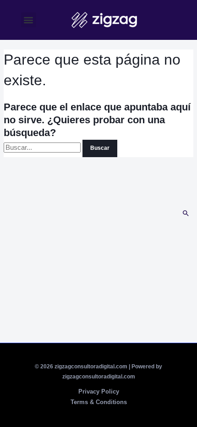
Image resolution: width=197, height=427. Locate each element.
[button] (28, 19)
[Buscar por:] (43, 147)
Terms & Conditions (99, 402)
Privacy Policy (98, 391)
